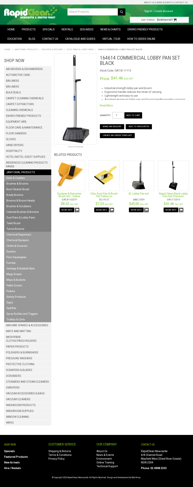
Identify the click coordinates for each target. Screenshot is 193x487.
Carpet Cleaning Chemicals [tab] (25, 98)
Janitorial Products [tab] (20, 172)
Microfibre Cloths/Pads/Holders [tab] (21, 338)
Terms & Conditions (60, 454)
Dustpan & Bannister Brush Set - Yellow (69, 195)
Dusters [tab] (11, 251)
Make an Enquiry (112, 126)
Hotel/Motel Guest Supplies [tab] (25, 156)
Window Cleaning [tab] (17, 416)
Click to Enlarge (75, 146)
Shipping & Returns (59, 451)
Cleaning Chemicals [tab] (19, 110)
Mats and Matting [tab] (18, 331)
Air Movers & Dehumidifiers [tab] (24, 69)
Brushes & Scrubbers (18, 206)
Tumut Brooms (15, 228)
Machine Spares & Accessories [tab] (27, 325)
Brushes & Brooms (52, 49)
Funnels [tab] (11, 262)
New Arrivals (12, 462)
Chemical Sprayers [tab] (17, 240)
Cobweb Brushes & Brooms (22, 211)
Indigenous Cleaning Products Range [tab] (27, 164)
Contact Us (181, 3)
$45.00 (138, 204)
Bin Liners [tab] (12, 80)
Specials (49, 29)
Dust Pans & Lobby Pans (80, 49)
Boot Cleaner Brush (17, 189)
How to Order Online (141, 38)
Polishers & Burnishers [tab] (22, 352)
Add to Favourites (139, 126)
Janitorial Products (26, 49)
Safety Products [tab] (16, 296)
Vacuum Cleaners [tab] (18, 399)
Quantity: (105, 115)
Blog (32, 38)
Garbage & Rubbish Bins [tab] (20, 268)
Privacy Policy (56, 458)
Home (11, 29)
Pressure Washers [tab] (19, 358)
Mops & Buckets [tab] (15, 279)
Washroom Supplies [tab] (20, 410)
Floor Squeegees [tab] (16, 257)
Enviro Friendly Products (145, 29)
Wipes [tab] (10, 422)
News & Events (164, 3)
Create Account (163, 11)
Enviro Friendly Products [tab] (23, 115)
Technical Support (107, 466)
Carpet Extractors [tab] (20, 104)
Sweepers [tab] (13, 387)
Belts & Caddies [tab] (15, 177)
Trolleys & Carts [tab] (15, 319)
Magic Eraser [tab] (14, 274)
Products (29, 29)
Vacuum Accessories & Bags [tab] (25, 393)
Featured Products (16, 456)
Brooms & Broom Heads (20, 200)
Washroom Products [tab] (21, 405)
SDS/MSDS (86, 29)
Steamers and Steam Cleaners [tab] (27, 381)
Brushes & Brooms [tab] (17, 183)
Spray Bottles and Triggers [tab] (22, 313)
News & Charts (110, 29)
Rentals (67, 29)
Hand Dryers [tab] (15, 145)
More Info (66, 210)
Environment (104, 458)
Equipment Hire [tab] (16, 121)
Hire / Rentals (12, 468)
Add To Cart (77, 210)
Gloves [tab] (11, 139)
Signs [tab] (9, 302)
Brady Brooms (14, 194)
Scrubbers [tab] (13, 375)
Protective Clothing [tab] (20, 364)
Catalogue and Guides (80, 38)
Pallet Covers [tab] (14, 285)
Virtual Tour (111, 38)
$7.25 (104, 204)
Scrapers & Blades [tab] (19, 370)
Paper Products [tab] (17, 346)
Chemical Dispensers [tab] (18, 234)
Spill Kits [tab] (11, 308)
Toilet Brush (13, 223)
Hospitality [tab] (14, 150)
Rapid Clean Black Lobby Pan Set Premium (173, 195)
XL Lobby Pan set (139, 193)
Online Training (105, 462)
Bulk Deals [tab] (13, 92)
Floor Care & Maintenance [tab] (24, 127)
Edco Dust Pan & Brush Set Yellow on (104, 195)
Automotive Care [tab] (18, 74)
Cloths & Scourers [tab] (17, 245)
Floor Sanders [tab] (16, 133)
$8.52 (69, 204)
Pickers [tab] (10, 291)
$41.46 (173, 204)
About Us (149, 3)
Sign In (148, 11)
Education (15, 38)
